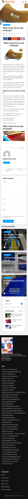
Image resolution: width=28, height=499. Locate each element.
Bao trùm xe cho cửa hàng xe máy (9, 369)
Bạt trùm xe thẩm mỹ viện (7, 433)
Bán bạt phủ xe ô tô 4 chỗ (7, 390)
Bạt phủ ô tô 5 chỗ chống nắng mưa (10, 426)
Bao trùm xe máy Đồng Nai (8, 385)
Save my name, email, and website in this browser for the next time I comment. (14, 217)
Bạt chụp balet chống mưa (19, 413)
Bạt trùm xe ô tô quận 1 (20, 433)
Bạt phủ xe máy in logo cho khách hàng (10, 420)
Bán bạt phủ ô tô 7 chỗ (20, 392)
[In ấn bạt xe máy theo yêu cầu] (8, 321)
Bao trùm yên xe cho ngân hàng (9, 387)
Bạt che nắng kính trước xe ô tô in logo (10, 406)
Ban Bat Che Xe (20, 495)
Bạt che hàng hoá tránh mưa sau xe (9, 397)
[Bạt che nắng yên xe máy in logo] (14, 285)
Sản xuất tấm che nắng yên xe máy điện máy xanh (17, 315)
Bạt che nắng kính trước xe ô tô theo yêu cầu (11, 408)
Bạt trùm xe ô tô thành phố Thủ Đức (10, 436)
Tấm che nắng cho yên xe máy (9, 447)
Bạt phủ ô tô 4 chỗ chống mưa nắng (10, 424)
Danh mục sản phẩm (6, 489)
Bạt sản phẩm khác (5, 486)
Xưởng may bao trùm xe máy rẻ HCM (10, 461)
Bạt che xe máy (4, 480)
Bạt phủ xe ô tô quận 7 (7, 422)
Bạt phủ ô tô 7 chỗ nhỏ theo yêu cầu (10, 429)
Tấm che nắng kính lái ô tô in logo (9, 454)
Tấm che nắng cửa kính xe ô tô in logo (10, 449)
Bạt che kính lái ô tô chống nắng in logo (10, 399)
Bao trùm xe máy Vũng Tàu (8, 383)
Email (4, 204)
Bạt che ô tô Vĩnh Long (7, 413)
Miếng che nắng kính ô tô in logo (9, 440)
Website (4, 209)
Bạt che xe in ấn (7, 24)
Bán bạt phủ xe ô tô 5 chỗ (7, 392)
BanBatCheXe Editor (9, 33)
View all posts (6, 162)
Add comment (7, 35)
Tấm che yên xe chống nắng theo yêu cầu (11, 456)
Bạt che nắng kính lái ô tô (7, 403)
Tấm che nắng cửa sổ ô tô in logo (9, 452)
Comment (5, 181)
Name (4, 199)
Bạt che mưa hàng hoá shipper (8, 401)
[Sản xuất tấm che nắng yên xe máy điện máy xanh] (14, 239)
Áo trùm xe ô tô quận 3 (7, 463)
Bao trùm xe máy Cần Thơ (8, 378)
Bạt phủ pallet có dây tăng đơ (8, 417)
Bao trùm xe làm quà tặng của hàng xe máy (11, 371)
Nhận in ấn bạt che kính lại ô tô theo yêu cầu (11, 443)
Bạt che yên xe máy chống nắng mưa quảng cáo (12, 410)
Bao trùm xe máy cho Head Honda (9, 376)
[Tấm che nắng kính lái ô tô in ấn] (14, 262)
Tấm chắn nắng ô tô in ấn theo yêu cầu (10, 459)
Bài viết (3, 475)
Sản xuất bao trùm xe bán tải (8, 445)
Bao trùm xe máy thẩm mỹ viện (9, 381)
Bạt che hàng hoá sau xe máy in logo (10, 394)
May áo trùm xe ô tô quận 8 (8, 438)
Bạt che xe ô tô (4, 483)
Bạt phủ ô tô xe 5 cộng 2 (7, 431)
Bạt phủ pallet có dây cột (7, 415)
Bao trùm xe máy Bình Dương (8, 374)
